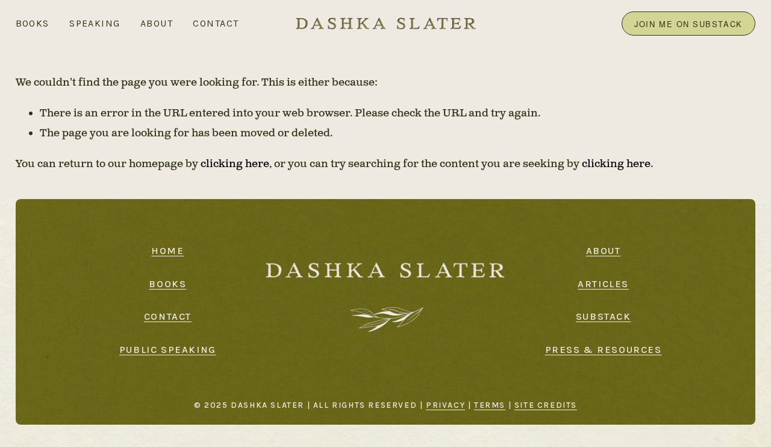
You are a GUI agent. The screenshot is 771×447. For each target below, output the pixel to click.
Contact (216, 23)
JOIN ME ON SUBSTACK (688, 24)
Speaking (94, 23)
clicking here (235, 164)
